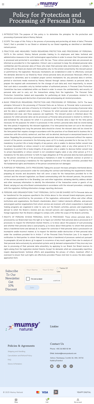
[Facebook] (51, 366)
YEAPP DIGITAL (84, 392)
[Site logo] (47, 4)
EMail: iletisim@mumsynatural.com (63, 353)
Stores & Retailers (15, 364)
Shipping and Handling (16, 351)
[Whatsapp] (71, 366)
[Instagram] (58, 366)
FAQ (9, 360)
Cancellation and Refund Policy (20, 355)
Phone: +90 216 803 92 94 (60, 349)
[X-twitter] (64, 366)
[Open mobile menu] (3, 4)
